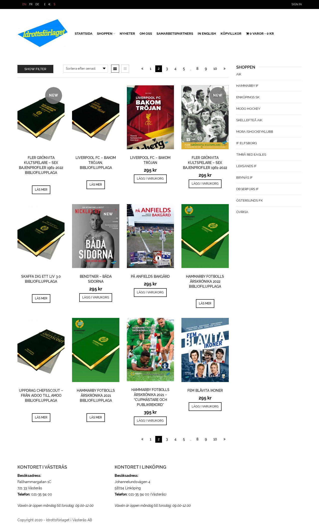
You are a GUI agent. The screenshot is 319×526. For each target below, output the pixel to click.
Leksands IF (246, 166)
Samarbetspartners (175, 33)
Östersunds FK (249, 200)
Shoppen (104, 33)
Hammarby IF (247, 86)
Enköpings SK (247, 97)
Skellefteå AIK (249, 120)
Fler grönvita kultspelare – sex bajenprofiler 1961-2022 (205, 163)
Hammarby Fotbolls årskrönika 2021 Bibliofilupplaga (96, 395)
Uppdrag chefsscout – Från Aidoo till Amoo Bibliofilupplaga (41, 395)
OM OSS (146, 33)
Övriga (242, 212)
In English (207, 33)
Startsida (83, 33)
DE (37, 4)
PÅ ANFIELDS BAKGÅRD (150, 276)
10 (215, 69)
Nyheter (127, 33)
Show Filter (35, 69)
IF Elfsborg (246, 143)
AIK (238, 74)
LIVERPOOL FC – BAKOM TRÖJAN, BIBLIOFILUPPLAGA (96, 163)
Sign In (297, 4)
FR (30, 4)
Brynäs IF (244, 177)
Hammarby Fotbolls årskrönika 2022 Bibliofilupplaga (205, 281)
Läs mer (41, 189)
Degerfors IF (247, 189)
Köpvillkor (231, 33)
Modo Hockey (248, 109)
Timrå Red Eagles (251, 154)
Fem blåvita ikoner (205, 391)
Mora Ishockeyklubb (254, 131)
